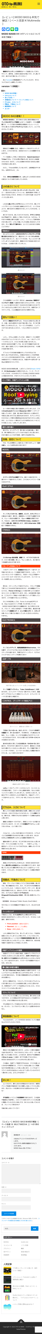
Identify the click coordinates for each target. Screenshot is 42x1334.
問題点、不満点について (12, 104)
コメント (5, 1162)
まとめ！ (7, 108)
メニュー (38, 4)
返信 (29, 1135)
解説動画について (10, 106)
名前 (4, 1187)
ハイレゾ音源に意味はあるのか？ (23, 1304)
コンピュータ (8, 1245)
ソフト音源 (24, 1245)
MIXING (6, 1242)
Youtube (9, 80)
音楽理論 (24, 1255)
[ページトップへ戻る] (21, 1322)
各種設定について (10, 100)
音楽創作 (6, 1255)
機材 (22, 1248)
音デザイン (7, 1252)
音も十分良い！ (10, 98)
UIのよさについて (10, 95)
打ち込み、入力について (12, 102)
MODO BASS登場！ (11, 93)
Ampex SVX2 (35, 368)
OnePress (29, 1327)
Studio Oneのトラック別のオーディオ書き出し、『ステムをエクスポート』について (25, 1297)
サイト (4, 1204)
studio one (24, 1242)
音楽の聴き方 (25, 1252)
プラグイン (7, 1248)
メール (5, 1195)
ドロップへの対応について (26, 100)
